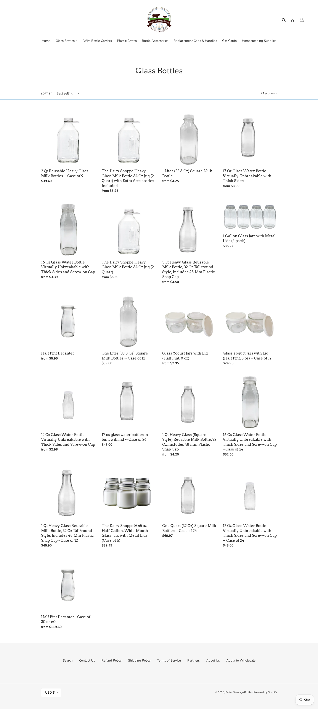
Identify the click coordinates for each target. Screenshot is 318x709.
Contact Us (87, 660)
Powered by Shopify (265, 692)
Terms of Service (169, 660)
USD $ (50, 692)
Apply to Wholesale (240, 660)
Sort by (46, 93)
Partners (193, 660)
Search (68, 660)
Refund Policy (111, 660)
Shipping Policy (139, 660)
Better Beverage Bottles (239, 692)
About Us (213, 660)
